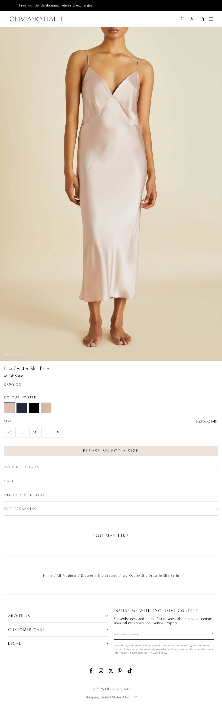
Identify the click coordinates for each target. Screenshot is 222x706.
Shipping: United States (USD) (108, 697)
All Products (67, 575)
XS (10, 432)
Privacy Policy (157, 652)
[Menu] (211, 19)
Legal (14, 643)
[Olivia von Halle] (36, 19)
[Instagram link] (101, 670)
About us (19, 616)
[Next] (213, 548)
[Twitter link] (111, 670)
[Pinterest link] (120, 670)
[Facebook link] (92, 670)
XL (59, 432)
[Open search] (182, 19)
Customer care (26, 629)
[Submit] (209, 634)
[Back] (8, 548)
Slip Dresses (107, 575)
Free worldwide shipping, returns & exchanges (44, 5)
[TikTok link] (130, 670)
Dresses (87, 575)
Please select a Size (111, 450)
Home (48, 575)
